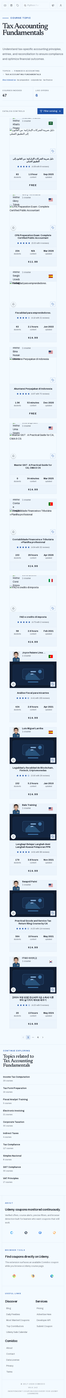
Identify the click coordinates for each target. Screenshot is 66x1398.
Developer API (43, 1320)
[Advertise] (53, 5)
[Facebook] (40, 1232)
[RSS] (54, 1232)
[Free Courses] (11, 5)
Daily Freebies (13, 1314)
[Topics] (18, 5)
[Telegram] (11, 1232)
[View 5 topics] (52, 760)
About (9, 1348)
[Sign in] (60, 5)
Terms (9, 1372)
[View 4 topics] (52, 151)
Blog (8, 1308)
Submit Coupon (44, 1326)
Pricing (40, 1308)
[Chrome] (14, 1276)
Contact (10, 1354)
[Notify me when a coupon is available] (13, 227)
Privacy (9, 1366)
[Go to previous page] (23, 1037)
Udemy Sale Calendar (16, 1332)
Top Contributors (15, 1326)
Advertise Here (44, 1314)
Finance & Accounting (26, 71)
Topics (6, 71)
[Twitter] (26, 1232)
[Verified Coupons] (5, 5)
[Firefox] (33, 1276)
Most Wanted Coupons (17, 1320)
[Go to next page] (43, 1037)
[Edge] (52, 1276)
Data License (12, 1360)
